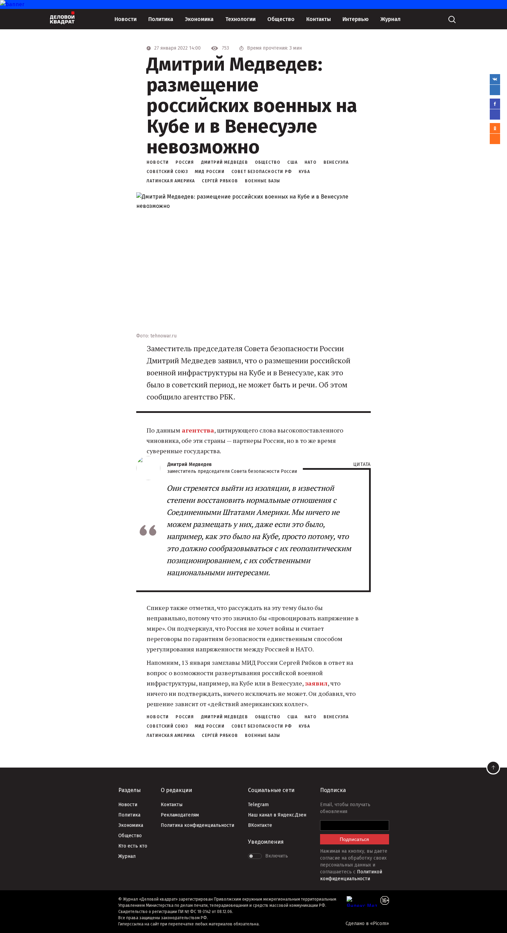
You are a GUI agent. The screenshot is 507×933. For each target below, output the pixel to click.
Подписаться (354, 839)
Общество (281, 19)
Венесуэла (336, 162)
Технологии (240, 19)
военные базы (262, 181)
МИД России (210, 171)
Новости (126, 19)
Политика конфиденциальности (197, 825)
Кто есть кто (132, 846)
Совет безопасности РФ (261, 171)
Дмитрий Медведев (224, 162)
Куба (304, 171)
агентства (198, 430)
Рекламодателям (180, 815)
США (292, 162)
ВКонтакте (260, 825)
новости (158, 162)
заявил (316, 683)
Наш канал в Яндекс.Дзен (277, 815)
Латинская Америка (171, 181)
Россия (185, 162)
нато (311, 162)
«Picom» (379, 923)
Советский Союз (167, 171)
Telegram (258, 805)
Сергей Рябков (220, 181)
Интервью (355, 19)
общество (268, 162)
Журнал (390, 19)
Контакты (318, 19)
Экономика (199, 19)
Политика (160, 19)
